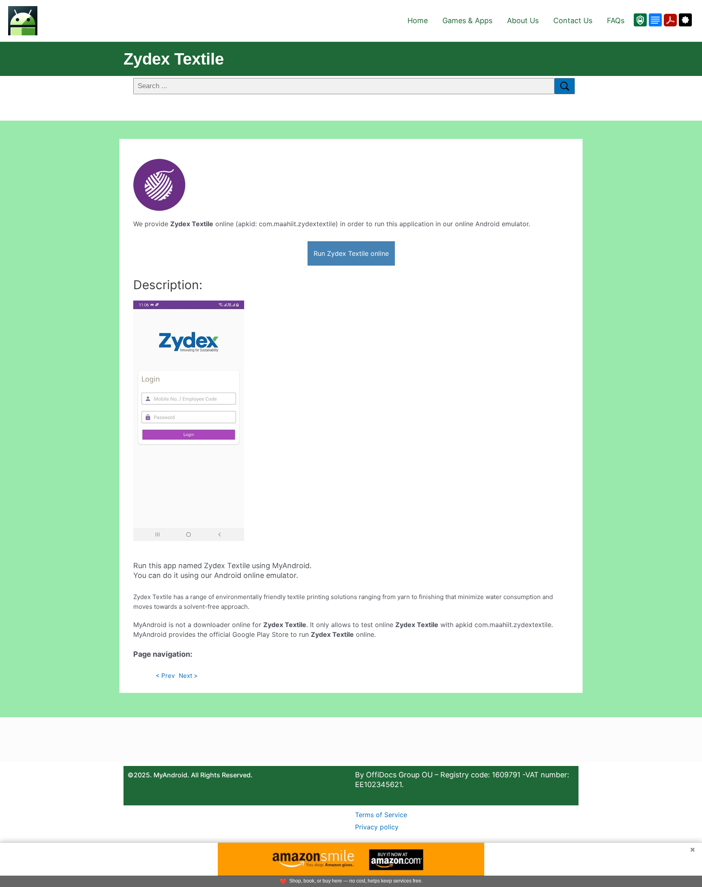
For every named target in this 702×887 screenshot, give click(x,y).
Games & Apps (467, 20)
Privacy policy (377, 827)
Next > (188, 675)
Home (417, 20)
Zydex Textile (174, 59)
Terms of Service (381, 815)
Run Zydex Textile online (351, 253)
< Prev (165, 675)
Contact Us (572, 20)
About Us (523, 20)
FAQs (615, 20)
